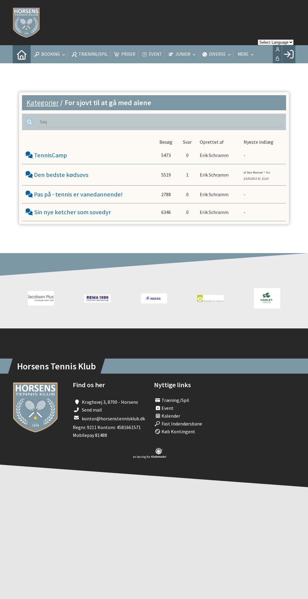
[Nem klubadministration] (149, 457)
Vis (268, 172)
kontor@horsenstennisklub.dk (113, 419)
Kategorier (42, 102)
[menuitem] (22, 54)
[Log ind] (288, 54)
